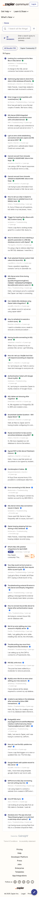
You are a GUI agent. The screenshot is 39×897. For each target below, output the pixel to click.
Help (19, 853)
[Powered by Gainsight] (19, 836)
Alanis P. (10, 363)
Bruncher (10, 324)
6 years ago (24, 143)
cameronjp (18, 552)
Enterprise (19, 868)
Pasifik (10, 631)
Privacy (30, 894)
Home (6, 23)
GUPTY (10, 183)
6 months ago (13, 66)
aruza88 (10, 306)
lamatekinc (11, 63)
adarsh (10, 593)
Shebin (10, 706)
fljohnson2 (11, 420)
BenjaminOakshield (14, 472)
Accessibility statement (27, 841)
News (11, 552)
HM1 (9, 122)
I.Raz (9, 288)
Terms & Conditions (11, 841)
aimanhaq (11, 683)
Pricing (20, 849)
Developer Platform (19, 857)
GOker (10, 204)
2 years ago (27, 263)
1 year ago (31, 102)
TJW (9, 613)
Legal (23, 894)
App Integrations (19, 876)
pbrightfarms (12, 729)
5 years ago (24, 438)
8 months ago (13, 513)
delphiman (11, 342)
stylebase (11, 381)
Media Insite (12, 490)
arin (9, 749)
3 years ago (28, 122)
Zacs (9, 802)
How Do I (19, 84)
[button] (34, 4)
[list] (20, 84)
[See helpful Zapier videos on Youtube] (32, 882)
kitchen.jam (11, 84)
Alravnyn (10, 786)
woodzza (11, 163)
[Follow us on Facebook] (15, 882)
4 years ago (25, 363)
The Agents (11, 245)
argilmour (11, 456)
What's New (6, 17)
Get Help (5, 11)
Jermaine (11, 572)
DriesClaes (11, 401)
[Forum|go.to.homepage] (15, 4)
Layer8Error (11, 263)
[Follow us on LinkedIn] (19, 882)
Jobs (19, 864)
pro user (10, 665)
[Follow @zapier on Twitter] (28, 882)
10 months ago (28, 84)
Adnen (10, 438)
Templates (19, 872)
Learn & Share (20, 11)
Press (19, 861)
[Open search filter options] (34, 28)
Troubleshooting (21, 63)
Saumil (10, 143)
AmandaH (11, 649)
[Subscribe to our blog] (23, 882)
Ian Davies (11, 102)
